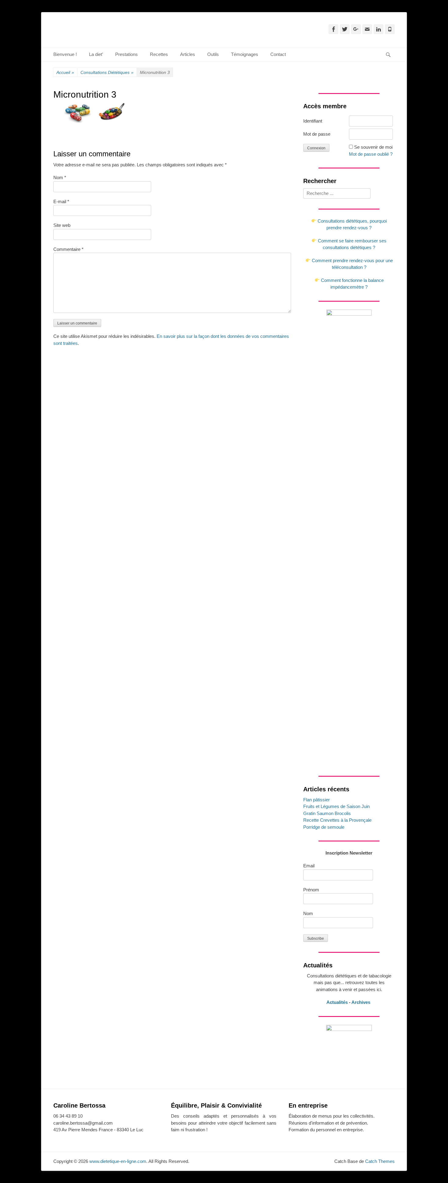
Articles (187, 54)
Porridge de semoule (323, 827)
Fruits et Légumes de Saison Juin (336, 806)
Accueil (65, 72)
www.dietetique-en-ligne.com (117, 1161)
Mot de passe (316, 134)
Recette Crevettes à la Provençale (337, 820)
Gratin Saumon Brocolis (327, 813)
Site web (61, 225)
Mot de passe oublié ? (371, 154)
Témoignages (244, 54)
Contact (278, 54)
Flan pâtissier (316, 799)
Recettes (159, 54)
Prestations (126, 54)
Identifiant (312, 120)
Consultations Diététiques (106, 72)
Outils (213, 54)
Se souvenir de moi (373, 147)
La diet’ (96, 54)
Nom (59, 177)
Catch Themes (380, 1161)
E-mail (61, 201)
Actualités (337, 1002)
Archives (361, 1002)
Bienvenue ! (65, 54)
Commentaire (68, 249)
